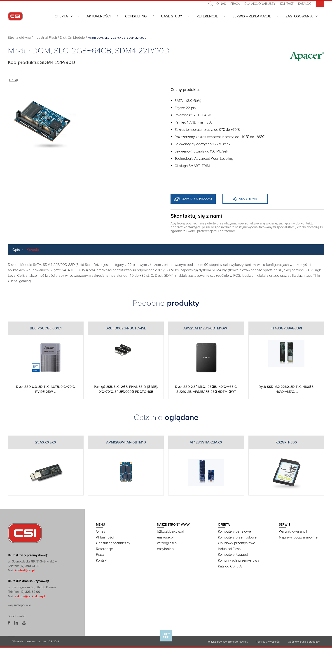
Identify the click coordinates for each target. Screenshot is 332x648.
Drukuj (14, 80)
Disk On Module (72, 38)
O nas (221, 4)
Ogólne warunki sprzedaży (304, 641)
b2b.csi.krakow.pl (170, 531)
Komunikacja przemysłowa (238, 560)
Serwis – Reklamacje (251, 16)
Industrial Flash (45, 38)
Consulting (136, 16)
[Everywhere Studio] (166, 641)
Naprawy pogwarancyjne (298, 537)
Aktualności (99, 16)
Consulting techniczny (113, 543)
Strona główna (19, 38)
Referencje (207, 16)
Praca (235, 4)
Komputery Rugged (233, 554)
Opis (16, 250)
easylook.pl (165, 549)
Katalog (304, 4)
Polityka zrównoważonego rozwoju (227, 641)
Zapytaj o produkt (197, 198)
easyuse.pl (165, 537)
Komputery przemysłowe (237, 537)
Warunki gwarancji (293, 531)
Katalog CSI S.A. (230, 566)
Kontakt (287, 4)
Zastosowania (299, 16)
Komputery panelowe (234, 531)
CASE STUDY (171, 16)
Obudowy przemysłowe (236, 543)
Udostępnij (248, 198)
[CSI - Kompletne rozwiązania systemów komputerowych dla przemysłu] (25, 533)
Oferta (61, 16)
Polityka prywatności (268, 641)
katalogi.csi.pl (167, 543)
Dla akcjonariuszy (260, 4)
